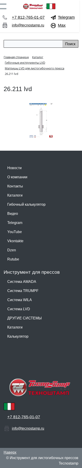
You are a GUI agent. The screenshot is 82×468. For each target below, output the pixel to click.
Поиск (70, 44)
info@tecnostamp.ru (28, 25)
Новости (14, 168)
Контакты (15, 186)
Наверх (10, 452)
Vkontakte (15, 241)
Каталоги (15, 195)
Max (62, 25)
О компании (17, 177)
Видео (12, 214)
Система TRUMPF (22, 291)
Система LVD (18, 309)
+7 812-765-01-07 (28, 17)
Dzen (11, 250)
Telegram (66, 17)
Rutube (13, 259)
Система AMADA (21, 282)
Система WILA (19, 300)
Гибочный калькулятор (26, 204)
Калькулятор (17, 336)
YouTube (14, 232)
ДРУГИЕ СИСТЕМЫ (24, 318)
